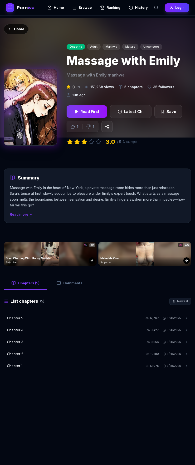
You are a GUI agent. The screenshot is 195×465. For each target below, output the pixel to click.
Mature (130, 46)
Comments (73, 283)
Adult (94, 46)
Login (180, 7)
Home (59, 7)
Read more (19, 214)
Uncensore (151, 46)
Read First (89, 111)
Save (171, 111)
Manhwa (111, 46)
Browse (85, 7)
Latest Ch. (134, 111)
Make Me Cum (110, 258)
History (141, 7)
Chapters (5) (28, 283)
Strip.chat (11, 262)
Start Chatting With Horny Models (28, 258)
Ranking (113, 7)
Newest (182, 301)
